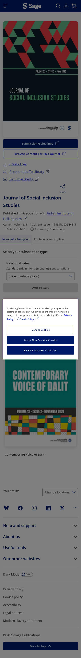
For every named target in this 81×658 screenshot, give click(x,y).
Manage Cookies (40, 329)
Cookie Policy (26, 319)
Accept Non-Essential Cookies (40, 340)
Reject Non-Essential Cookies (40, 350)
